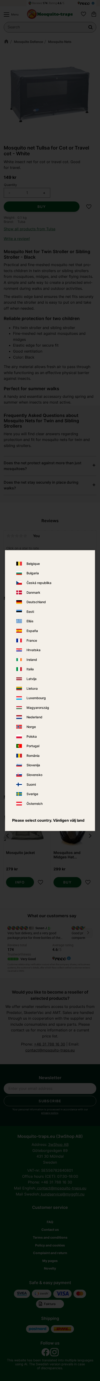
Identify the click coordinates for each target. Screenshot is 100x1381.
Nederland (34, 717)
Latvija (32, 679)
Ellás (30, 621)
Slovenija (33, 765)
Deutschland (36, 602)
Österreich (35, 804)
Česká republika (39, 583)
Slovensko (34, 775)
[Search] (90, 27)
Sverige (32, 794)
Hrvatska (33, 650)
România (33, 756)
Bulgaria (33, 573)
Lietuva (32, 688)
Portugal (33, 746)
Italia (30, 669)
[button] (10, 14)
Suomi (31, 784)
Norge (31, 727)
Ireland (32, 660)
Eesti (30, 612)
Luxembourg (36, 698)
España (32, 631)
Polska (32, 736)
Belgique (33, 564)
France (32, 640)
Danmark (33, 592)
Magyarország (38, 708)
